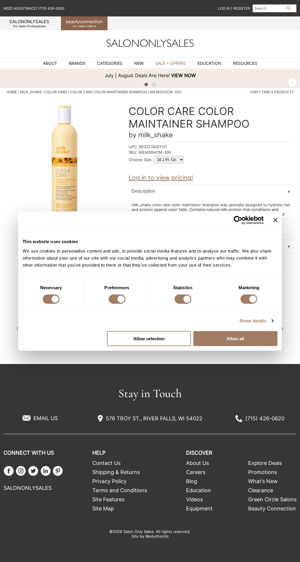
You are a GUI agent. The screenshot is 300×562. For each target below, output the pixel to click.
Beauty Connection (272, 508)
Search (289, 8)
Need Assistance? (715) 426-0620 (34, 8)
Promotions (262, 472)
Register (241, 8)
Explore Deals (265, 463)
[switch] (117, 299)
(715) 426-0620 (264, 418)
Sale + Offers (170, 63)
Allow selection (149, 338)
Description (143, 191)
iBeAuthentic (157, 536)
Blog (191, 481)
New (139, 63)
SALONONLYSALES (29, 23)
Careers (195, 472)
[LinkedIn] (45, 471)
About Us (197, 463)
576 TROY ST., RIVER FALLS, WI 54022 (154, 418)
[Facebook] (9, 471)
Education (209, 63)
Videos (194, 499)
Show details (252, 320)
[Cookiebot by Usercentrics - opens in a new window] (238, 220)
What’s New (263, 481)
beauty (84, 23)
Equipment (199, 508)
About (50, 63)
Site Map (103, 508)
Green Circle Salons (272, 499)
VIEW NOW (173, 75)
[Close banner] (275, 220)
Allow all (235, 338)
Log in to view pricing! (161, 177)
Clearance (260, 490)
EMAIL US (45, 418)
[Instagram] (21, 471)
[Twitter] (33, 471)
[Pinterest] (58, 471)
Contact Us (106, 463)
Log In (224, 8)
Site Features (108, 499)
